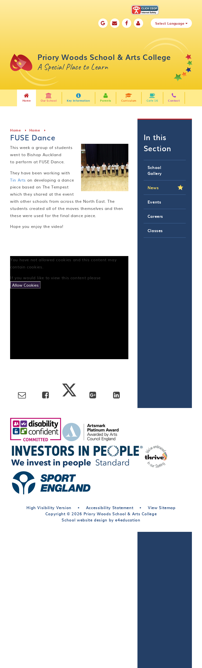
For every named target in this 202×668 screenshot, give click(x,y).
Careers (155, 216)
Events (154, 202)
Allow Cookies (25, 285)
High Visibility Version (48, 507)
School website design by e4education (101, 520)
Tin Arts (18, 180)
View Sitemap (162, 507)
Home (15, 130)
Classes (155, 230)
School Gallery (155, 170)
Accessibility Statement (110, 507)
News (153, 187)
